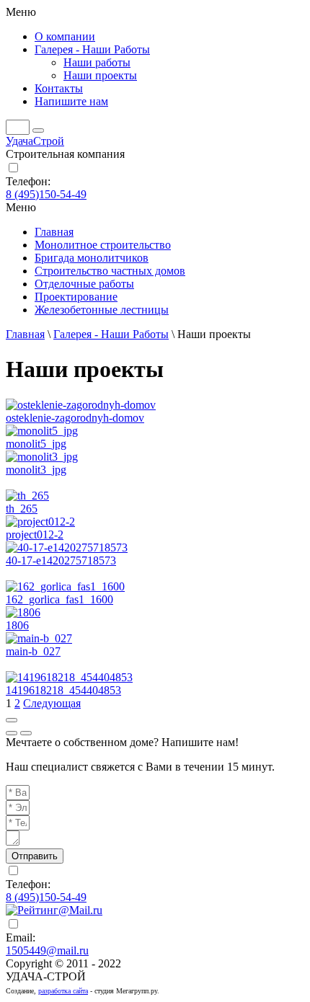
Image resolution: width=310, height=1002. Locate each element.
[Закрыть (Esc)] (11, 720)
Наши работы (96, 62)
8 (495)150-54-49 (46, 194)
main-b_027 (33, 651)
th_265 (21, 508)
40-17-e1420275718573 (61, 560)
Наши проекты (100, 75)
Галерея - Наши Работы (111, 334)
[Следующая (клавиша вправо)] (26, 733)
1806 (17, 625)
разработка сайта (63, 991)
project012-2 (34, 534)
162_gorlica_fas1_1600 (59, 599)
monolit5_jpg (36, 444)
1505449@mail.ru (47, 950)
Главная (25, 334)
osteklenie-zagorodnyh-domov (75, 418)
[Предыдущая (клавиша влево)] (11, 733)
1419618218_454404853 (63, 690)
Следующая (52, 703)
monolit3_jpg (36, 470)
